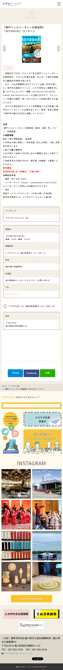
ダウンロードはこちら (15, 218)
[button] (31, 61)
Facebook (31, 373)
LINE (47, 373)
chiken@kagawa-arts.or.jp (19, 653)
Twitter (15, 373)
